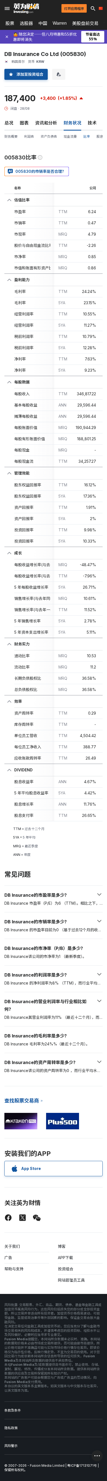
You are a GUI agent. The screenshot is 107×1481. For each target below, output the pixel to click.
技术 (92, 123)
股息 (100, 136)
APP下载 (65, 1257)
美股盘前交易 (85, 23)
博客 (62, 1246)
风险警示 (11, 1446)
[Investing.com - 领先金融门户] (26, 8)
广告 (8, 1257)
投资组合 (65, 1268)
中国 (42, 23)
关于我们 (12, 1246)
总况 (8, 123)
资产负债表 (49, 136)
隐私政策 (11, 1428)
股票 (9, 23)
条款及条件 (12, 1410)
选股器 (26, 23)
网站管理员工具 (71, 1280)
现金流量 (70, 136)
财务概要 (11, 136)
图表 (24, 123)
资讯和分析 (46, 123)
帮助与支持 (14, 1268)
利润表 (29, 136)
